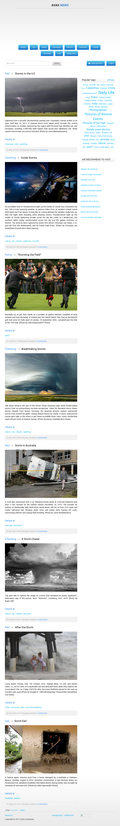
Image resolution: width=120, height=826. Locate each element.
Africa (85, 85)
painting (110, 143)
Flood (7, 707)
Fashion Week (90, 100)
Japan (110, 104)
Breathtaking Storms (34, 348)
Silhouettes (101, 126)
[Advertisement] (60, 26)
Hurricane (9, 144)
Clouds (19, 241)
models (94, 143)
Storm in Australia (25, 445)
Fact (7, 73)
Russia (93, 126)
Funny (8, 254)
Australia (8, 525)
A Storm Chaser (31, 539)
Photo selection (101, 107)
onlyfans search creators (91, 185)
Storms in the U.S (25, 73)
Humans (87, 104)
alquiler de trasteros (89, 169)
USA (16, 144)
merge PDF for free (89, 196)
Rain (22, 707)
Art (98, 85)
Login (111, 63)
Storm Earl (20, 721)
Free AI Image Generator (91, 174)
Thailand (105, 132)
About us (8, 815)
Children (103, 88)
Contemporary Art (89, 93)
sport (7, 335)
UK (111, 132)
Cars (83, 88)
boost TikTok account (89, 212)
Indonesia (103, 104)
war (112, 147)
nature (7, 241)
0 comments (42, 150)
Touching (10, 157)
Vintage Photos (88, 140)
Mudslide (9, 798)
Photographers (98, 109)
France (100, 100)
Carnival (110, 85)
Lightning (23, 144)
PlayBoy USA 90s (88, 180)
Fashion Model (105, 97)
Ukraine (93, 136)
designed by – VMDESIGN (63, 815)
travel (96, 147)
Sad (7, 721)
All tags (111, 80)
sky (13, 241)
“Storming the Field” (29, 254)
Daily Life (106, 92)
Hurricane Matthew (34, 707)
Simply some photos (98, 129)
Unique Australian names (91, 190)
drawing (86, 143)
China (111, 88)
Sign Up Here (96, 63)
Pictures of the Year (94, 123)
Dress (94, 97)
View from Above (105, 136)
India (95, 103)
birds (112, 140)
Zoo (97, 140)
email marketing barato (90, 207)
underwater (105, 147)
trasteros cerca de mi (89, 201)
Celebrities (92, 88)
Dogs (88, 97)
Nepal (91, 107)
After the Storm (24, 627)
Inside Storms (29, 157)
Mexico (17, 798)
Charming (10, 348)
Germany (108, 100)
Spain (98, 132)
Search (57, 63)
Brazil (103, 85)
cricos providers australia (91, 217)
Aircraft (35, 241)
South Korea (89, 132)
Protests (110, 123)
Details (8, 139)
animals (104, 139)
